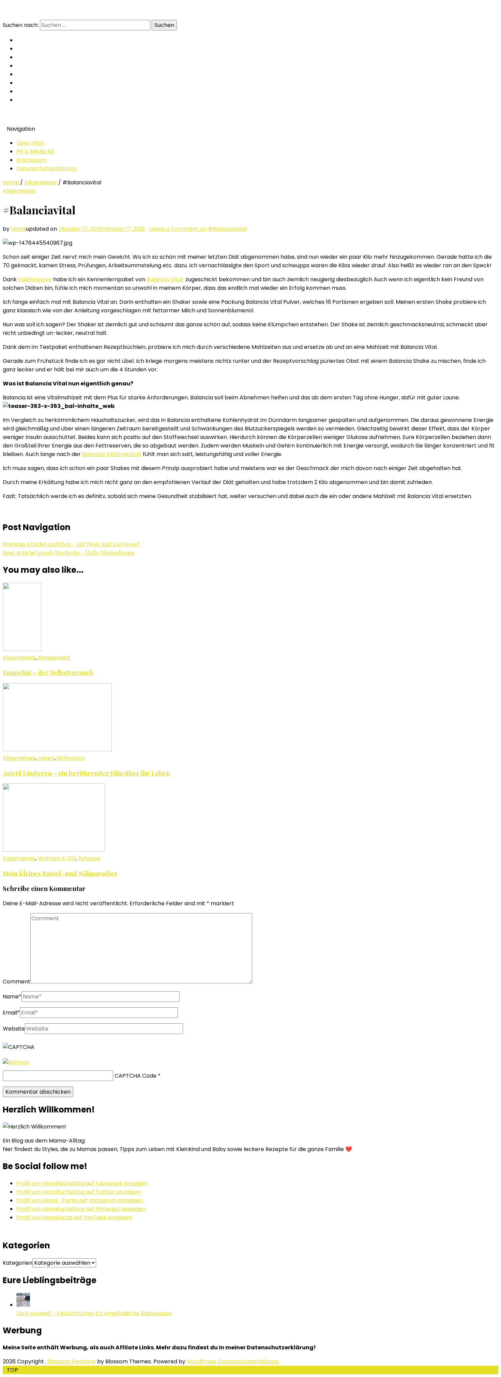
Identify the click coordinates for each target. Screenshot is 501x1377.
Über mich (30, 143)
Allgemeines (40, 182)
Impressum (31, 160)
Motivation (71, 758)
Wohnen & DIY (57, 858)
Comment (16, 981)
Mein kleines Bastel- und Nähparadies (60, 873)
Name (12, 996)
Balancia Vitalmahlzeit (111, 454)
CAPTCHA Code (135, 1076)
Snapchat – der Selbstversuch (48, 672)
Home (11, 182)
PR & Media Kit (35, 151)
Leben (46, 758)
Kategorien (17, 1263)
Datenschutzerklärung (46, 168)
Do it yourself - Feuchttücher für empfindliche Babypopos (93, 1313)
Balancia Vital (165, 279)
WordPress (201, 1361)
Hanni (18, 229)
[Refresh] (16, 1062)
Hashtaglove (35, 279)
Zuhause (89, 858)
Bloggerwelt (54, 658)
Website (14, 1029)
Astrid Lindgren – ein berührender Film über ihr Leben (86, 773)
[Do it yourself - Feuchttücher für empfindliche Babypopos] (23, 1305)
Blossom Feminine (72, 1361)
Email (11, 1013)
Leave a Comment (198, 229)
